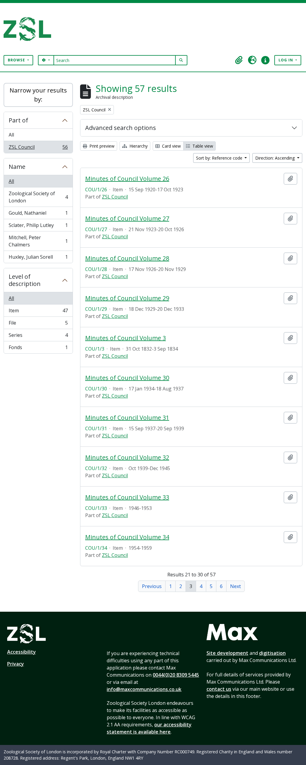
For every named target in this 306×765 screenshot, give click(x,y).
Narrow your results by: (38, 94)
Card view (171, 146)
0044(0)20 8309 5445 (176, 675)
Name (17, 167)
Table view (202, 146)
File (38, 324)
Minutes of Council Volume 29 (127, 298)
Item (38, 312)
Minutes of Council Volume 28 (127, 258)
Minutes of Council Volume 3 (125, 338)
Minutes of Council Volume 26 (127, 178)
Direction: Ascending (275, 158)
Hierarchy (138, 146)
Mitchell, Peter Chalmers (38, 241)
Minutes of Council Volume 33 (127, 497)
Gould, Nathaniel (38, 214)
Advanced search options (120, 128)
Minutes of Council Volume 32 (127, 457)
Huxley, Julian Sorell (38, 258)
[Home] (30, 29)
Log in (286, 60)
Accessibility (21, 652)
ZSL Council (38, 148)
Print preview (101, 146)
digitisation (272, 653)
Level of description (25, 280)
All (11, 134)
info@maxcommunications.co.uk (144, 689)
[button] (239, 60)
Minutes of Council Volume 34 (127, 537)
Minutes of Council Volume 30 (127, 377)
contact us (218, 689)
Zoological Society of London (38, 197)
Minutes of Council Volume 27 (127, 218)
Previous (152, 586)
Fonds (38, 348)
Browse (17, 60)
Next (235, 586)
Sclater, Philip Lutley (38, 226)
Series (38, 336)
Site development (227, 653)
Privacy (15, 664)
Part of (18, 120)
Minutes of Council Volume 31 (127, 417)
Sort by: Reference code (220, 158)
